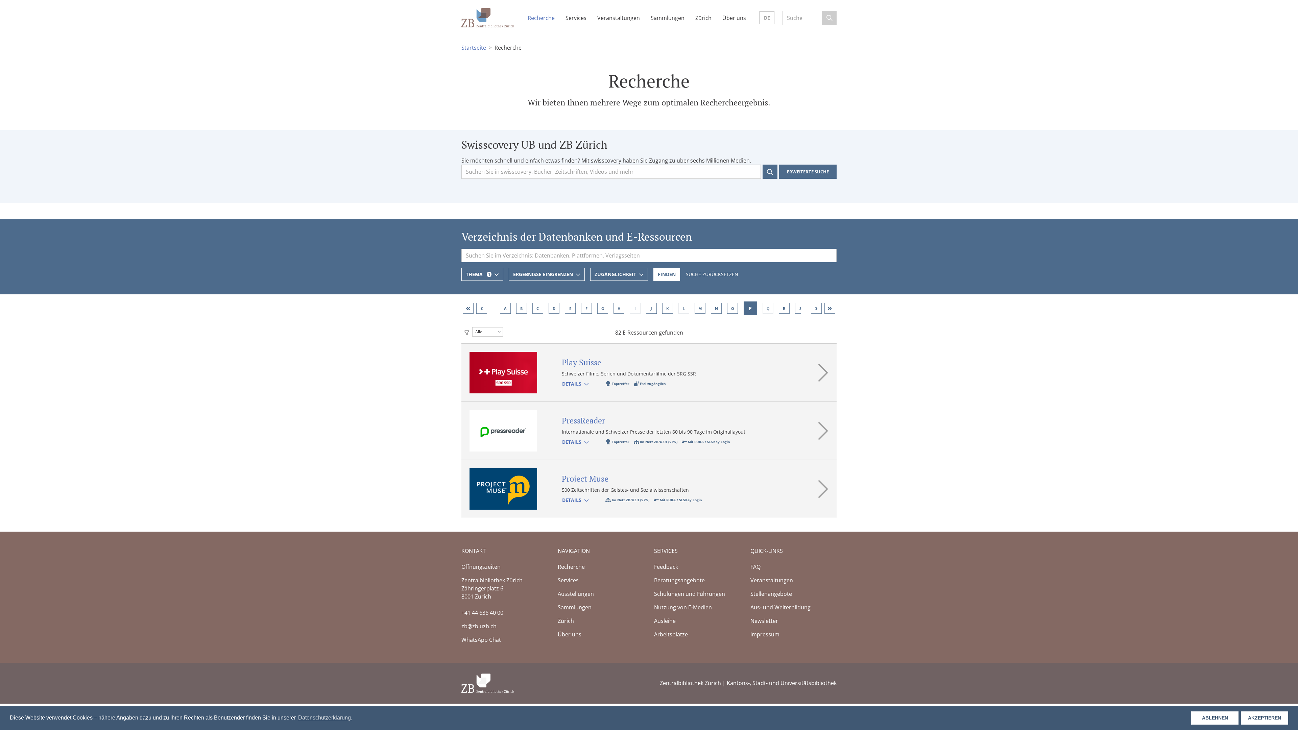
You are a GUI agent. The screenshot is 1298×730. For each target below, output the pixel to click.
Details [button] (571, 384)
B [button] (521, 308)
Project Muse (585, 478)
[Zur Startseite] (487, 17)
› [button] (816, 308)
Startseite (473, 47)
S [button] (800, 308)
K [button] (667, 308)
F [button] (586, 308)
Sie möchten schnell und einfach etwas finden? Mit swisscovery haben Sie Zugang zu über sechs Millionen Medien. (606, 160)
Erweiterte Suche (808, 172)
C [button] (537, 308)
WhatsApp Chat (481, 639)
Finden (667, 274)
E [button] (570, 308)
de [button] (767, 18)
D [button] (554, 308)
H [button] (618, 308)
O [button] (732, 308)
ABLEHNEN (1215, 718)
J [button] (651, 308)
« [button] (468, 308)
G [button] (602, 308)
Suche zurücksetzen (712, 274)
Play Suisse (581, 362)
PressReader (583, 420)
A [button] (505, 308)
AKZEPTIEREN (1264, 718)
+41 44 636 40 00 (482, 612)
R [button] (784, 308)
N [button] (716, 308)
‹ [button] (481, 308)
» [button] (829, 308)
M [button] (700, 308)
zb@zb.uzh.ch (479, 626)
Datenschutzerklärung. (325, 718)
